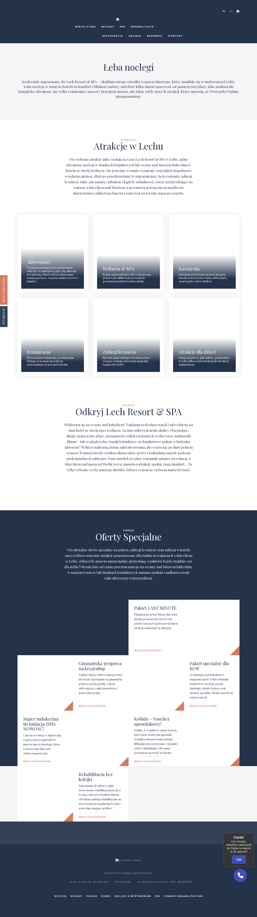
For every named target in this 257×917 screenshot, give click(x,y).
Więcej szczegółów (147, 650)
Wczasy (107, 26)
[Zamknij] (254, 832)
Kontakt (175, 35)
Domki (106, 896)
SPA (122, 26)
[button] (240, 875)
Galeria (135, 35)
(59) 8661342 (123, 882)
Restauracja (112, 35)
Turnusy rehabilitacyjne (183, 896)
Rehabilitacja (142, 26)
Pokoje (91, 896)
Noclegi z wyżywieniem (133, 896)
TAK (238, 859)
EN (231, 11)
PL (224, 11)
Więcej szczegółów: (203, 706)
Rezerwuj (155, 35)
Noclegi (60, 896)
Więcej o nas (85, 26)
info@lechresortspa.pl (153, 882)
